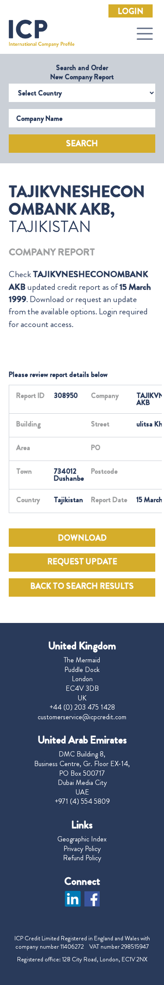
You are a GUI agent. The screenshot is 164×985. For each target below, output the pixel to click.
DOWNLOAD (82, 538)
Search (82, 143)
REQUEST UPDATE (82, 561)
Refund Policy (82, 858)
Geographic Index (82, 839)
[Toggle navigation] (144, 33)
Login (130, 11)
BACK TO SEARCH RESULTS (82, 586)
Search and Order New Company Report (82, 72)
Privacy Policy (82, 849)
